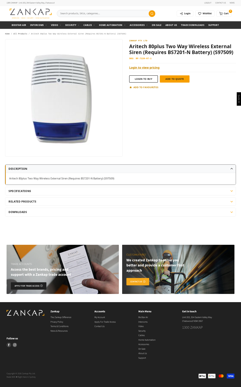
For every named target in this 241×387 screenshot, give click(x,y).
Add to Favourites (146, 87)
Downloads (18, 212)
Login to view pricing (144, 67)
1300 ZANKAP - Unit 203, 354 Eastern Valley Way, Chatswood (31, 3)
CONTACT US (220, 3)
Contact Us (99, 326)
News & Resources (59, 331)
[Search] (152, 13)
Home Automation (110, 25)
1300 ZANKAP (192, 327)
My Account (99, 317)
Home (7, 34)
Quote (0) (239, 99)
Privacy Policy (56, 322)
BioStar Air (19, 25)
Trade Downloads (192, 25)
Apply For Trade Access (105, 322)
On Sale (156, 25)
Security (70, 25)
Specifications (20, 191)
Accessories (137, 25)
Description (18, 169)
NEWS (232, 3)
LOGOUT (207, 3)
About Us (171, 25)
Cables (87, 25)
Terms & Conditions (59, 326)
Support (213, 25)
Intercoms (37, 25)
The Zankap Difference (60, 317)
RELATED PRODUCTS (22, 201)
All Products (20, 34)
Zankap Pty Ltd (138, 41)
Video (54, 25)
